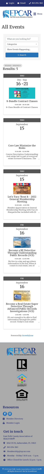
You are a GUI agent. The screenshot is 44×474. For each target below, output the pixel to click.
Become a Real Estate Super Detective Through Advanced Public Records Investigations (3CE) (22, 308)
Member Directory (14, 419)
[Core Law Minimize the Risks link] (22, 136)
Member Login (13, 423)
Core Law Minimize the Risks (22, 146)
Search (23, 55)
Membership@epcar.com (18, 451)
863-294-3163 (12, 447)
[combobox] (22, 44)
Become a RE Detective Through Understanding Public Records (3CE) (22, 253)
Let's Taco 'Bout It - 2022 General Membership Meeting (22, 199)
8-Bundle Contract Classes (22, 101)
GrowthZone (27, 335)
